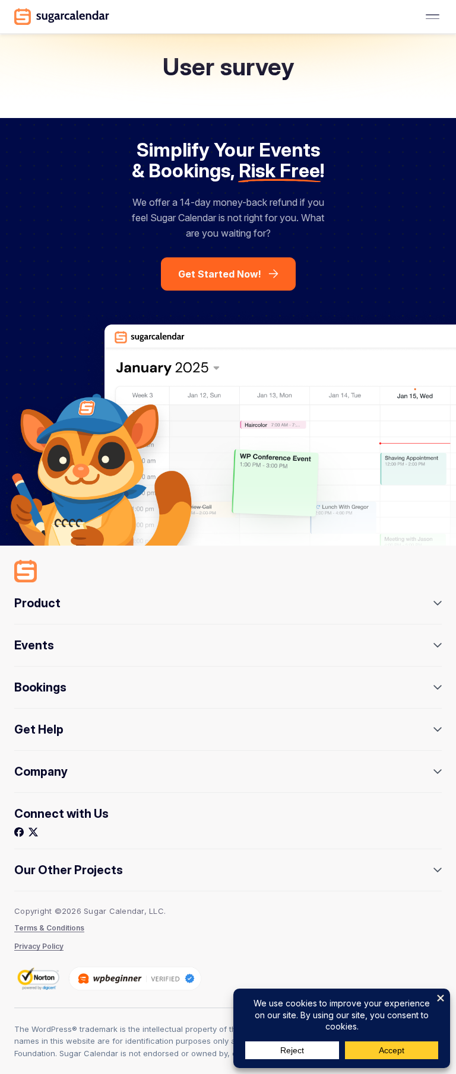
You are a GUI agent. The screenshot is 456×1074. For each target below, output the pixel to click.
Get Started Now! (219, 274)
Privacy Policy (39, 946)
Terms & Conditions (49, 927)
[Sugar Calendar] (61, 16)
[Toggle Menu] (432, 16)
